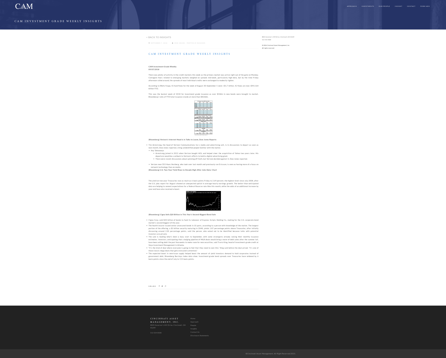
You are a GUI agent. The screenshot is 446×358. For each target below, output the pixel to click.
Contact (411, 6)
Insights (193, 329)
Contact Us (195, 332)
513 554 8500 (156, 333)
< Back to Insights (158, 37)
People (193, 325)
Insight (398, 6)
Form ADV (425, 6)
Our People (384, 6)
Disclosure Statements (199, 336)
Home (192, 318)
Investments (368, 6)
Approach (352, 6)
